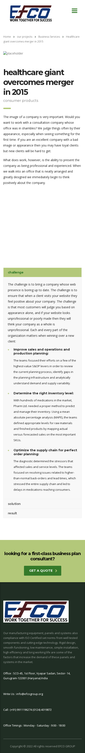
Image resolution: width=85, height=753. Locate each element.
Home (7, 37)
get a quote (41, 571)
